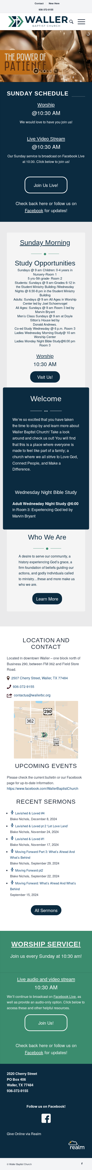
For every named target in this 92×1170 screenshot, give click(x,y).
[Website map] (46, 730)
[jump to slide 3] (47, 71)
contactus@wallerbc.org (32, 695)
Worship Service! (46, 944)
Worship (46, 104)
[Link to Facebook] (82, 1163)
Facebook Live (64, 996)
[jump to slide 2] (44, 71)
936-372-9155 (46, 9)
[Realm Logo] (76, 1145)
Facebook (34, 210)
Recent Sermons (46, 801)
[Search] (69, 21)
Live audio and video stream (46, 979)
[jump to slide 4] (50, 71)
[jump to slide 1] (41, 71)
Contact (39, 3)
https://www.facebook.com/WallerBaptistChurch (42, 788)
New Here (54, 3)
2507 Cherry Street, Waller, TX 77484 (39, 677)
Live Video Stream (46, 139)
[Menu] (79, 21)
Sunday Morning (45, 242)
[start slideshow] (36, 71)
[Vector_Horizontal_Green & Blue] (38, 21)
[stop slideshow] (56, 71)
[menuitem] (39, 3)
